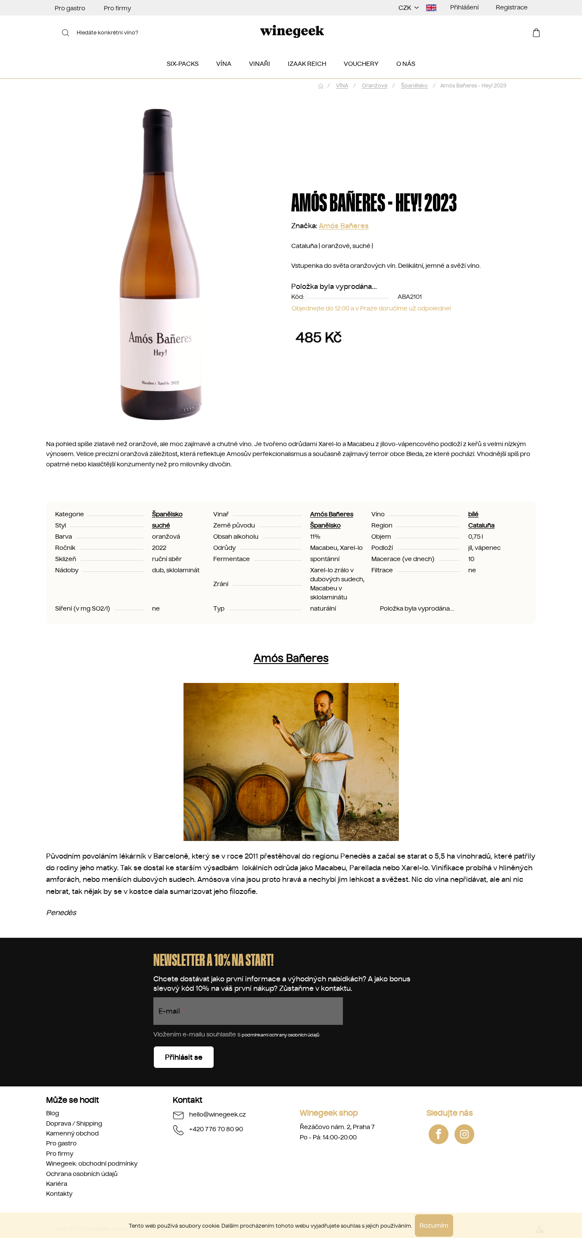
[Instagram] (464, 1134)
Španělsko (167, 514)
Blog (52, 1113)
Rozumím (434, 1225)
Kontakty (59, 1194)
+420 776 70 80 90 (216, 1129)
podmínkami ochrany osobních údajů (280, 1035)
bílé (473, 514)
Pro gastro (70, 8)
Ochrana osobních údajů (82, 1174)
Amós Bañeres (344, 225)
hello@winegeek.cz (217, 1114)
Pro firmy (117, 8)
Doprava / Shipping (74, 1123)
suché (161, 525)
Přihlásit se (183, 1057)
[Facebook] (438, 1134)
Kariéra (56, 1184)
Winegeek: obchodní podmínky (91, 1163)
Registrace (512, 7)
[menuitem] (182, 64)
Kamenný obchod (72, 1133)
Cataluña (481, 525)
